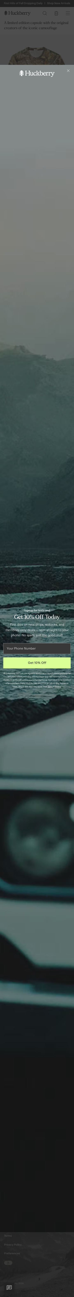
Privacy (58, 687)
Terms (50, 687)
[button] (9, 1287)
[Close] (68, 71)
